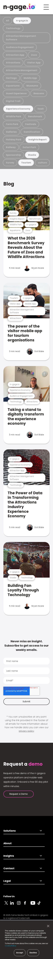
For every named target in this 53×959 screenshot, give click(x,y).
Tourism (26, 162)
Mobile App (30, 78)
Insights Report (37, 139)
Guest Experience (16, 93)
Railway (11, 147)
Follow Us (9, 896)
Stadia (32, 155)
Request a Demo (18, 794)
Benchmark (35, 116)
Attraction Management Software (21, 37)
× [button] (47, 926)
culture (42, 162)
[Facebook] (27, 904)
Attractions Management (21, 70)
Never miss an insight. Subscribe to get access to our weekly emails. (26, 645)
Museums (32, 85)
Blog (8, 184)
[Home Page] (19, 7)
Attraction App (15, 55)
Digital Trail (13, 101)
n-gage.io (22, 20)
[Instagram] (20, 904)
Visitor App (33, 62)
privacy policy (26, 731)
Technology (13, 28)
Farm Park (12, 124)
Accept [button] (19, 952)
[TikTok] (40, 904)
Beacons (38, 93)
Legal (7, 881)
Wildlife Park (13, 116)
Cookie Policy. (11, 945)
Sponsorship (13, 155)
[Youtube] (34, 904)
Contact (8, 868)
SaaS (40, 108)
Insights (8, 856)
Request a (23, 764)
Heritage (11, 78)
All (7, 20)
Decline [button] (33, 952)
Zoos (34, 55)
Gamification (32, 131)
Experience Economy (18, 108)
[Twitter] (6, 904)
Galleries (11, 131)
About (7, 843)
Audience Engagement (20, 47)
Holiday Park (13, 139)
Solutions (9, 830)
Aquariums (13, 85)
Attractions (13, 62)
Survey (10, 162)
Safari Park (29, 147)
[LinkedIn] (13, 904)
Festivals (30, 124)
